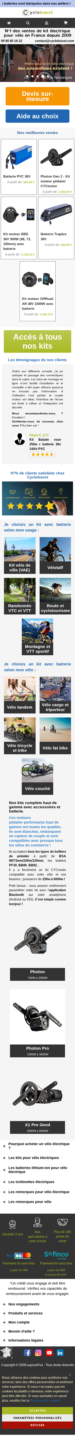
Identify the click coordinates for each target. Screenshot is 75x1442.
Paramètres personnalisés (37, 1418)
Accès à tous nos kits (37, 341)
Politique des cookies (45, 1400)
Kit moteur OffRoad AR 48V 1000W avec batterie (37, 304)
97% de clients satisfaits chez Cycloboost (38, 475)
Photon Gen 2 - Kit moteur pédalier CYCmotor (55, 181)
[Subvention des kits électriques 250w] (37, 63)
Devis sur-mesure (37, 96)
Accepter (37, 1410)
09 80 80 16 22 (11, 41)
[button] (27, 76)
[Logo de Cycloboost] (38, 12)
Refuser (37, 1425)
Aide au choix (37, 116)
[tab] (37, 1146)
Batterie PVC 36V (16, 176)
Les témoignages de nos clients (37, 360)
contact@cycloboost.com (54, 41)
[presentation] (4, 63)
